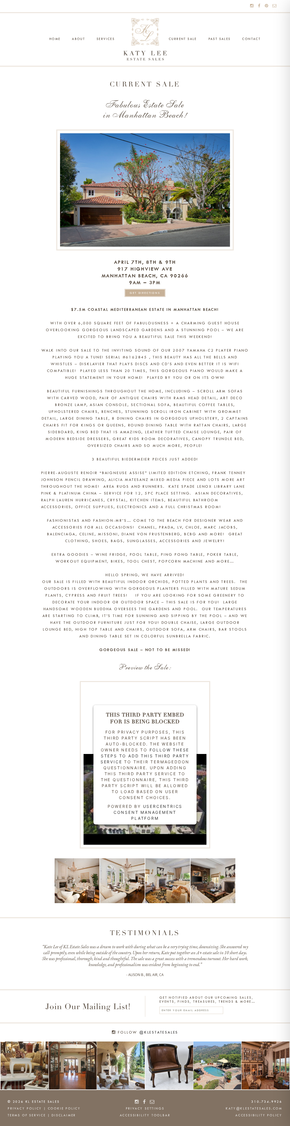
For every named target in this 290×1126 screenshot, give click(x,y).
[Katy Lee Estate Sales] (145, 39)
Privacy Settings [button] (145, 1108)
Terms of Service (27, 1115)
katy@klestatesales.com (254, 1108)
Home (55, 39)
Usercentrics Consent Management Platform (148, 812)
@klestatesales (158, 1032)
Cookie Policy (64, 1108)
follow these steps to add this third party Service (145, 755)
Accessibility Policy (258, 1115)
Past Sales (219, 39)
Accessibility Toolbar (145, 1115)
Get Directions (145, 292)
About (78, 39)
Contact (251, 39)
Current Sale (183, 39)
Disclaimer (64, 1115)
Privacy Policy (25, 1108)
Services (106, 39)
